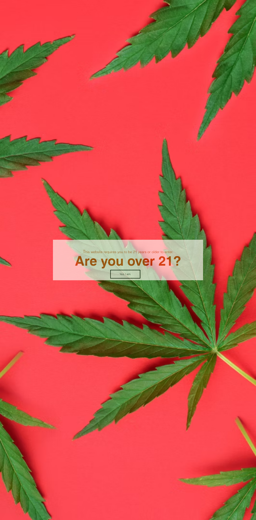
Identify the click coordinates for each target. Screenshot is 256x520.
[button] (125, 274)
